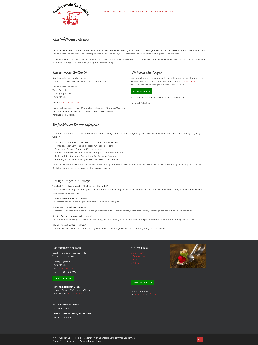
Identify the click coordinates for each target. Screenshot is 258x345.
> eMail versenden (141, 91)
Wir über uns (119, 11)
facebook (155, 294)
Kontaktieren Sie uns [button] (161, 11)
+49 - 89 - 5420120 (70, 102)
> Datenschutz (138, 256)
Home (106, 11)
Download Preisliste (142, 282)
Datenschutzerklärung (91, 341)
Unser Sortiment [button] (137, 11)
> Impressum (137, 252)
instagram (140, 294)
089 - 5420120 (191, 81)
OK (199, 339)
